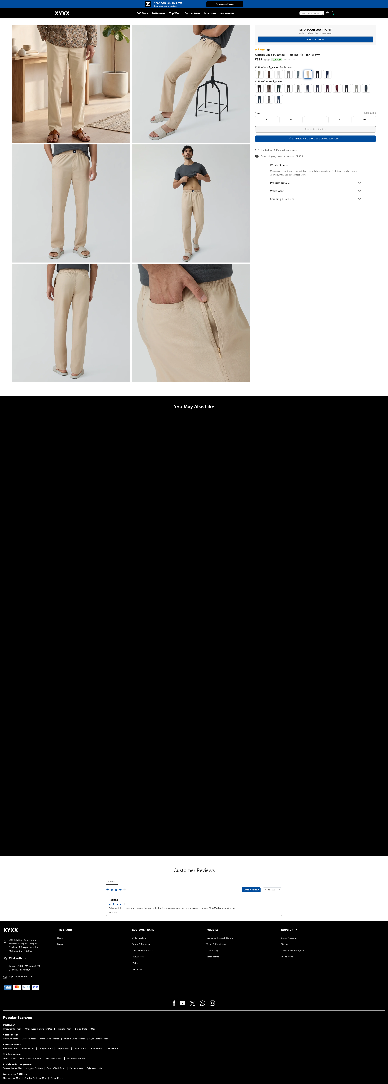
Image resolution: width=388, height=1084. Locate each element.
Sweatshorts (112, 1048)
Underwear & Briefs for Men (38, 1029)
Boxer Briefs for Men (85, 1029)
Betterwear (158, 13)
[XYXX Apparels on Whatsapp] (202, 1003)
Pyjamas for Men (95, 1068)
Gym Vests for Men (98, 1039)
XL (340, 120)
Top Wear (174, 13)
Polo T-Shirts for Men (30, 1058)
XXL (364, 120)
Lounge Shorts (45, 1048)
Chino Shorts (96, 1048)
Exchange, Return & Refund (219, 938)
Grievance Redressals (142, 950)
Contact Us (137, 969)
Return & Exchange (141, 944)
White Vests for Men (49, 1039)
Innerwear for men (12, 1029)
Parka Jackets (76, 1068)
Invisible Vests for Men (74, 1039)
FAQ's (134, 963)
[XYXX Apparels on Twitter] (192, 1003)
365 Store (142, 13)
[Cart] (327, 13)
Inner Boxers (28, 1048)
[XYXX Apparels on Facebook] (174, 1003)
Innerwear (210, 13)
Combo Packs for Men (35, 1078)
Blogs (60, 944)
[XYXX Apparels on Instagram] (212, 1003)
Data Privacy (212, 950)
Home (60, 938)
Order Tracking (139, 938)
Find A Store (138, 956)
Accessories (227, 13)
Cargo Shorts (63, 1048)
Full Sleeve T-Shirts (76, 1058)
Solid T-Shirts (9, 1058)
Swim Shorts (80, 1048)
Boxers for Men (10, 1048)
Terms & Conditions (216, 944)
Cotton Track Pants (56, 1068)
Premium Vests (10, 1039)
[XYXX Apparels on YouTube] (182, 1003)
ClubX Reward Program (292, 950)
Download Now (225, 4)
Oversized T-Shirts (53, 1058)
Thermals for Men (11, 1078)
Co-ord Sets (56, 1078)
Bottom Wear (192, 13)
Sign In (284, 944)
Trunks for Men (64, 1029)
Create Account (288, 938)
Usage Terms (212, 956)
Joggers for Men (34, 1068)
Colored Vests (29, 1039)
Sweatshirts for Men (12, 1068)
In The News (287, 956)
